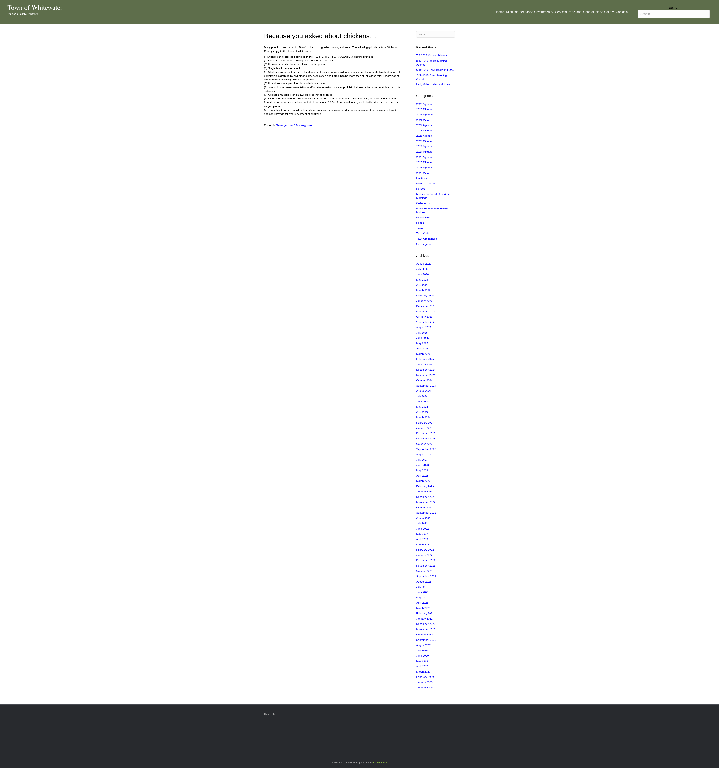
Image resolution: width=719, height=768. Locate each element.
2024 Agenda (424, 146)
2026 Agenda (424, 167)
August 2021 (423, 581)
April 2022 (422, 539)
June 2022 (422, 528)
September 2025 (426, 321)
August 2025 (423, 327)
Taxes (419, 228)
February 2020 (425, 676)
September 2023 (426, 449)
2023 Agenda (424, 135)
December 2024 (425, 369)
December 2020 (425, 623)
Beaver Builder (380, 762)
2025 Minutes (424, 162)
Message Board (285, 125)
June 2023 (422, 464)
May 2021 (422, 597)
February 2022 (425, 549)
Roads (420, 222)
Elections (575, 11)
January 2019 (424, 687)
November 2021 (425, 565)
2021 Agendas (424, 114)
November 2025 (425, 311)
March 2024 (423, 417)
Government (542, 11)
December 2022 (425, 496)
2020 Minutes (424, 109)
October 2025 (424, 316)
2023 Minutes (424, 141)
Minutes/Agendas (518, 11)
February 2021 (425, 613)
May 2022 (422, 533)
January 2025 (424, 364)
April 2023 (422, 475)
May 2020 (422, 660)
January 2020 (424, 682)
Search (674, 7)
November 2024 (425, 374)
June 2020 (422, 655)
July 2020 (422, 650)
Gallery (609, 11)
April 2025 (422, 348)
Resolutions (423, 217)
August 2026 (423, 263)
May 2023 (422, 470)
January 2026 (424, 300)
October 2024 (424, 380)
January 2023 (424, 491)
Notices (420, 188)
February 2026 (425, 295)
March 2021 (423, 607)
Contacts (622, 11)
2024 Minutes (424, 151)
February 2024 (425, 422)
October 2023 (424, 443)
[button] (531, 12)
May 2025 (422, 343)
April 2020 (422, 666)
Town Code (423, 233)
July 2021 (422, 586)
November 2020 (425, 629)
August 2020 (423, 645)
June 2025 (422, 337)
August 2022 (423, 517)
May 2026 (422, 279)
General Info (591, 11)
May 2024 (422, 406)
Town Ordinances (426, 238)
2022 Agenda (424, 125)
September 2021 (426, 576)
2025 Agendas (424, 157)
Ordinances (423, 203)
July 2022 (422, 523)
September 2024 (426, 385)
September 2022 (426, 512)
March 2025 (423, 353)
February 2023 (425, 486)
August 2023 (423, 454)
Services (561, 11)
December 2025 (425, 306)
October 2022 (424, 507)
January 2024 (424, 427)
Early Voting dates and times (433, 84)
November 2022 (425, 502)
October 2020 (424, 634)
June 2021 (422, 592)
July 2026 (422, 268)
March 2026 (423, 290)
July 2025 (422, 332)
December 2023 (425, 433)
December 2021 (425, 560)
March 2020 (423, 671)
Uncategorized (304, 125)
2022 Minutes (424, 130)
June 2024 (422, 401)
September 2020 (426, 639)
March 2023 (423, 480)
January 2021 (424, 618)
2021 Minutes (424, 119)
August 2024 (423, 390)
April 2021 (422, 602)
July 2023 (422, 459)
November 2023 (425, 438)
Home (500, 11)
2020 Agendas (424, 104)
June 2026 (422, 274)
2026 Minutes (424, 172)
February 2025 (425, 359)
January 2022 (424, 554)
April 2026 (422, 284)
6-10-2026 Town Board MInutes (435, 69)
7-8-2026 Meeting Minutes (432, 55)
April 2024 (422, 411)
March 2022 (423, 544)
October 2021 (424, 570)
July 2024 (422, 396)
